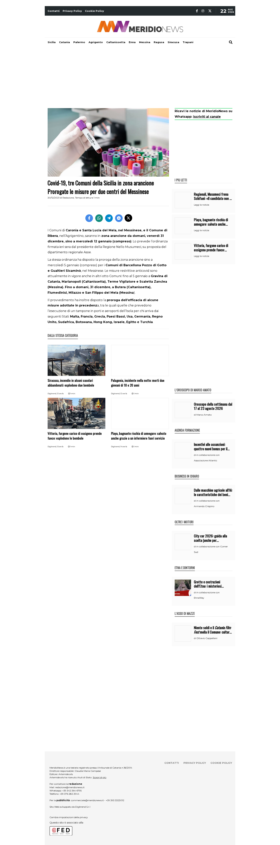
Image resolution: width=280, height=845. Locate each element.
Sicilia (52, 42)
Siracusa (173, 42)
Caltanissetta (115, 42)
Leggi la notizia (201, 204)
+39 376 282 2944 (69, 793)
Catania (64, 42)
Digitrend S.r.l (82, 806)
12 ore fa (60, 393)
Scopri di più (99, 777)
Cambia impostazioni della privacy (69, 817)
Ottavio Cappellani (206, 638)
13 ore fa (60, 446)
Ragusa (159, 42)
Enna (132, 42)
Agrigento (96, 42)
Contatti (54, 10)
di (195, 414)
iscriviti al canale (207, 116)
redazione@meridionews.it (70, 787)
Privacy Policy (72, 10)
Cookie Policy (94, 10)
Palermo (79, 42)
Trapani (188, 42)
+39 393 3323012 (115, 800)
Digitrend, (52, 393)
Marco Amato (204, 414)
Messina (144, 42)
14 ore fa (123, 446)
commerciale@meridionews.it (87, 800)
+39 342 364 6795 (72, 790)
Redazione (68, 197)
